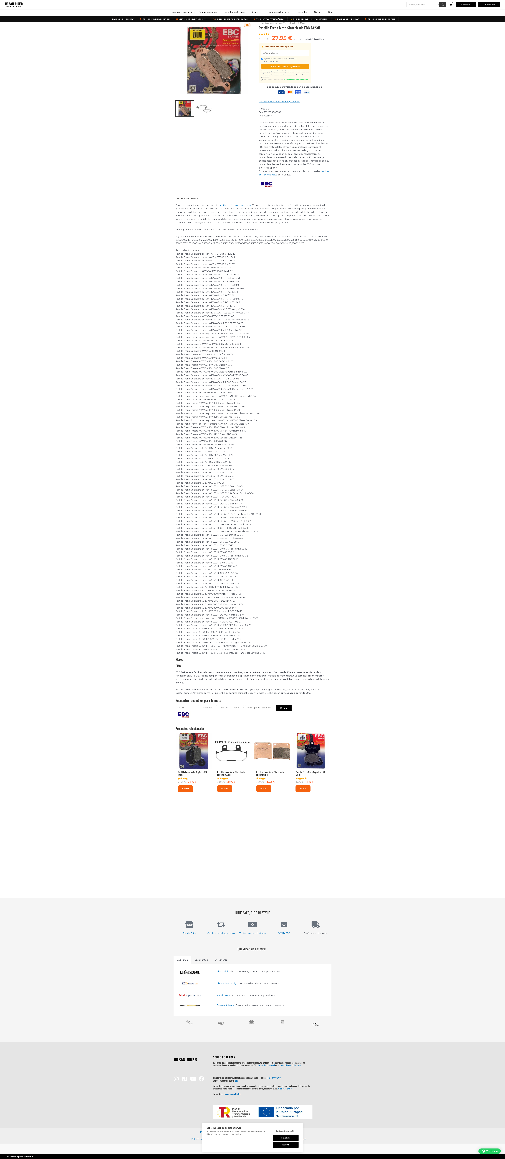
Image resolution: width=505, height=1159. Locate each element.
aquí (236, 1080)
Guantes (256, 12)
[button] (466, 4)
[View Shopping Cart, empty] (450, 4)
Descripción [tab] (182, 198)
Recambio (302, 12)
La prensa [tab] (182, 960)
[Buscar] (442, 4)
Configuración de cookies (286, 1131)
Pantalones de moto (234, 12)
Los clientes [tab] (201, 960)
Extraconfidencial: (226, 1005)
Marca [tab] (194, 198)
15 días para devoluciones (252, 933)
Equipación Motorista (279, 12)
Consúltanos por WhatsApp (296, 80)
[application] (194, 12)
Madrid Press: (224, 995)
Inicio (261, 23)
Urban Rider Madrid (266, 1065)
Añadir (185, 788)
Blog (330, 12)
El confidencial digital (228, 983)
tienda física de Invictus (290, 1065)
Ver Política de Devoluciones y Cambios (279, 101)
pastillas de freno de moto (232, 205)
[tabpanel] (252, 990)
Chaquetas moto (208, 12)
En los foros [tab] (221, 960)
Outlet (317, 12)
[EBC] (266, 184)
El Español (222, 971)
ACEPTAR (285, 1145)
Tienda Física (189, 933)
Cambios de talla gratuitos (221, 933)
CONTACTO (284, 933)
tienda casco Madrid (232, 1094)
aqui (249, 205)
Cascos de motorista (182, 12)
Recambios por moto (273, 23)
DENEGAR (285, 1138)
